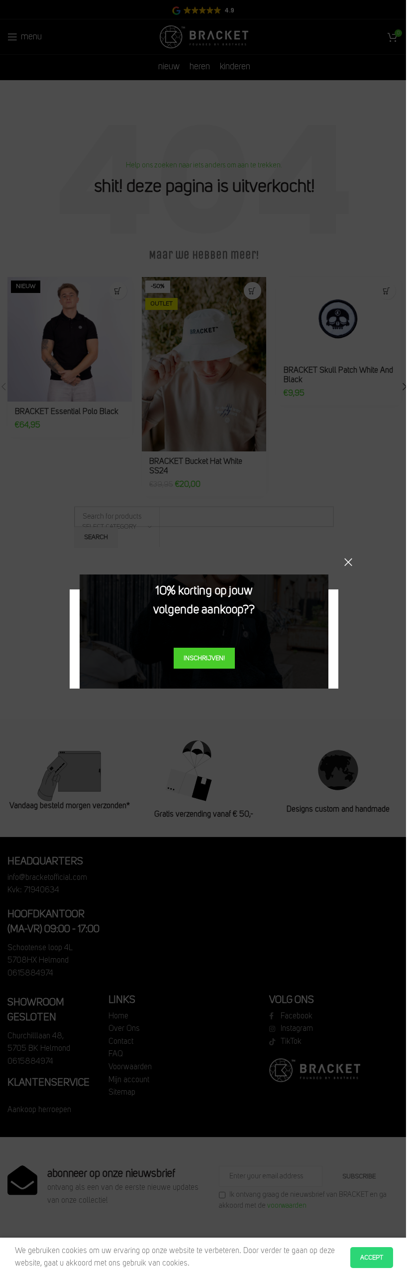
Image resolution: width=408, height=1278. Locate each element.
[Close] (348, 562)
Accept (371, 1258)
